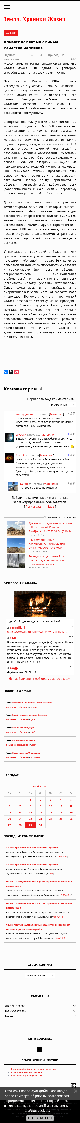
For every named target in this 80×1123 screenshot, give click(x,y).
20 (9, 818)
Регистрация (35, 506)
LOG (33, 732)
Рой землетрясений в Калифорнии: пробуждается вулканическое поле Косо (47, 543)
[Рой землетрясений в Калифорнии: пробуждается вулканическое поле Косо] (16, 551)
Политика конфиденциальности (27, 1075)
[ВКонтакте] (6, 372)
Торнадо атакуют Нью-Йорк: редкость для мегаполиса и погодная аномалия (47, 560)
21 (20, 818)
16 (40, 812)
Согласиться (40, 1118)
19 (71, 812)
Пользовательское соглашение (26, 1072)
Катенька (35, 757)
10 (50, 806)
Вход (50, 506)
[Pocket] (16, 372)
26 (71, 818)
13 (9, 812)
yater (33, 719)
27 (9, 825)
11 (60, 806)
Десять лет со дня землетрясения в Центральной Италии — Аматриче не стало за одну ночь (50, 527)
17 (50, 812)
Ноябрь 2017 (40, 786)
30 (40, 825)
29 (30, 825)
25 (60, 818)
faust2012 (62, 856)
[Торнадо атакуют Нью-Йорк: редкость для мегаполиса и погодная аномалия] (16, 568)
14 (20, 812)
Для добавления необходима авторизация (40, 679)
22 (30, 818)
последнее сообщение (17, 707)
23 (40, 818)
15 (30, 812)
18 (60, 812)
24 (50, 818)
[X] (11, 372)
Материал (56, 414)
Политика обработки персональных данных (33, 1069)
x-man (34, 707)
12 (71, 806)
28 (20, 825)
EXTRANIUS (66, 895)
